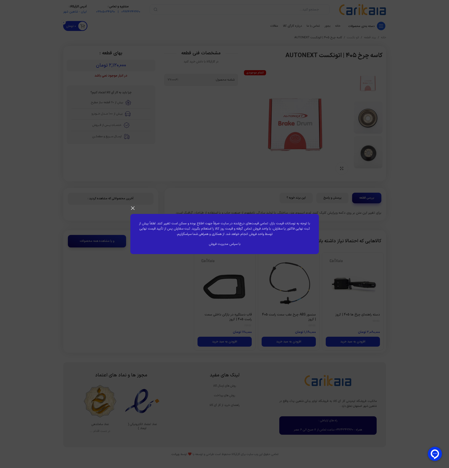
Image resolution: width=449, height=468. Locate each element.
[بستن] (133, 208)
